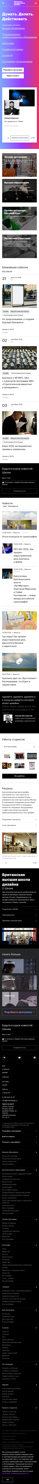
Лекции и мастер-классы (20, 311)
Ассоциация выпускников (11, 1388)
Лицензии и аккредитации (12, 1342)
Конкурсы (5, 1396)
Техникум (7, 55)
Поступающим (7, 1364)
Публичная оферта (9, 1436)
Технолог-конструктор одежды (14, 1299)
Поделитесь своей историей (20, 137)
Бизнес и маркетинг (9, 1161)
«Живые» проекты (8, 1414)
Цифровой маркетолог (10, 1296)
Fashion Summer (8, 1422)
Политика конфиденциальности (14, 1433)
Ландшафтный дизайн (10, 1211)
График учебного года (10, 1376)
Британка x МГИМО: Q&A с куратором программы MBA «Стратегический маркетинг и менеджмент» (18, 383)
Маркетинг (6, 1236)
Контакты (5, 1358)
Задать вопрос (13, 76)
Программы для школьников (17, 61)
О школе (5, 1328)
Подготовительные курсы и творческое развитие (17, 1202)
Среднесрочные (8, 1205)
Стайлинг (5, 1228)
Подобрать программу (13, 70)
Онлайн (5, 311)
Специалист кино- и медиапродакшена (16, 1291)
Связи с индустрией (9, 1353)
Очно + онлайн (7, 1278)
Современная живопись (11, 1231)
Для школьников (8, 1310)
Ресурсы (5, 1348)
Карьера (5, 1385)
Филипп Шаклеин (11, 118)
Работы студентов (6, 1091)
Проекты (25, 533)
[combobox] (19, 747)
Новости (5, 1331)
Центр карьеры (8, 1391)
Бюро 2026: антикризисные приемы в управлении (17, 447)
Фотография (6, 1276)
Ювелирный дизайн (9, 1184)
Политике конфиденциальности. (15, 1473)
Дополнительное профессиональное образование (19, 35)
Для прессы (6, 1345)
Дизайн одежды (8, 1226)
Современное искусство (11, 1179)
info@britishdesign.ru (9, 1100)
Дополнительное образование (13, 1170)
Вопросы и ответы (9, 1379)
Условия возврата (8, 1439)
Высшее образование (13, 28)
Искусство (6, 1273)
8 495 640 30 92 (8, 1097)
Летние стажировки (9, 1402)
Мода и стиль (7, 1182)
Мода (4, 1249)
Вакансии (5, 1356)
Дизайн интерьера (9, 1223)
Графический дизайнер (10, 1293)
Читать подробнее (11, 126)
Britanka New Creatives (10, 1420)
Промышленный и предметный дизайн (16, 1192)
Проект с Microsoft (9, 1425)
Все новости (13, 506)
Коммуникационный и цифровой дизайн (17, 1174)
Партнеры (6, 1350)
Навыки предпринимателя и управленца (17, 1265)
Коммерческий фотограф (11, 1301)
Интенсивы (8, 43)
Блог (5, 506)
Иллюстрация (7, 1176)
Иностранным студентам (11, 1373)
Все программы (8, 1164)
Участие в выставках (9, 1399)
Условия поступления (10, 1368)
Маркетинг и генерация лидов (13, 1270)
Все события (7, 271)
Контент (5, 1254)
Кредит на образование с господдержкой (18, 1442)
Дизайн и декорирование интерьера (15, 1195)
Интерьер (5, 1259)
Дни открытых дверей (5, 1069)
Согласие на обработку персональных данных (19, 1430)
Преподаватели (8, 1340)
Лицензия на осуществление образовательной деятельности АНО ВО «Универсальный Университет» (17, 1446)
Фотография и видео (10, 1190)
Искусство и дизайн (9, 1156)
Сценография (7, 1187)
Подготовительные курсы (11, 1159)
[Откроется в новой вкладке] (4, 1057)
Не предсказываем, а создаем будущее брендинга (18, 321)
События (5, 1077)
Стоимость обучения (10, 1371)
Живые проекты (8, 1394)
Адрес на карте (8, 1104)
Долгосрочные (7, 1319)
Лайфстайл (6, 1262)
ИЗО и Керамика (8, 1208)
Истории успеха (5, 1083)
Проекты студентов (9, 1408)
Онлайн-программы (12, 49)
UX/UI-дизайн (7, 1234)
